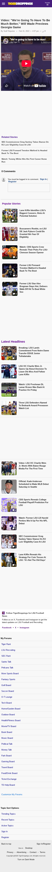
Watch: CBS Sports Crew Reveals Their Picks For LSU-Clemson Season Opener (34, 250)
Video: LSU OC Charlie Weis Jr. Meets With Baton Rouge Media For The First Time (32, 466)
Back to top (6, 844)
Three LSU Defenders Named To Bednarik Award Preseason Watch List (33, 405)
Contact (33, 852)
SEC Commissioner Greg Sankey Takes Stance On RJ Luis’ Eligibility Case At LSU (32, 539)
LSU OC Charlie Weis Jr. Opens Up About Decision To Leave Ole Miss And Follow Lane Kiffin (33, 370)
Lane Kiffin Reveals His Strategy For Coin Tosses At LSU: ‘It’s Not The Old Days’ (32, 557)
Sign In (4, 831)
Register (5, 837)
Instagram (24, 627)
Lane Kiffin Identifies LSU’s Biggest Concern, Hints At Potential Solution (33, 213)
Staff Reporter (9, 31)
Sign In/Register (44, 844)
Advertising (21, 852)
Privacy (10, 852)
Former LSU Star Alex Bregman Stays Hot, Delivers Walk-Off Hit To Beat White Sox (33, 287)
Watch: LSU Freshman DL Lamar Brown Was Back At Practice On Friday (32, 387)
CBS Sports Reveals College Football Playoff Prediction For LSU (33, 502)
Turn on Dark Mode (26, 859)
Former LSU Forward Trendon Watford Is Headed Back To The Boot (33, 268)
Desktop (28, 848)
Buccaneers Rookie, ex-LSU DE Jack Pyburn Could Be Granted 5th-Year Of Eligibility (33, 232)
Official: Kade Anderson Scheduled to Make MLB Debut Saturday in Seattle (34, 484)
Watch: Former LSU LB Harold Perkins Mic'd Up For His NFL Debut (33, 521)
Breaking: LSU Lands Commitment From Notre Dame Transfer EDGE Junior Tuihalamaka (34, 352)
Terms (42, 852)
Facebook (7, 627)
